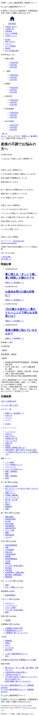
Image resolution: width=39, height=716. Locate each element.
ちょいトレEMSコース (14, 469)
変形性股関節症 (11, 545)
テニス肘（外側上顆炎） (14, 566)
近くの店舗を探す (12, 51)
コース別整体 (10, 46)
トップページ (10, 432)
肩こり (7, 502)
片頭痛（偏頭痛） (12, 495)
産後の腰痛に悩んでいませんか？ (18, 681)
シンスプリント (11, 605)
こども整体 (9, 462)
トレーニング (10, 467)
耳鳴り (7, 643)
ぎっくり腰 (9, 530)
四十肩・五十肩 (11, 500)
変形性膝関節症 (11, 559)
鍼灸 (7, 474)
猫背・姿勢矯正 (11, 471)
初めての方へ (10, 42)
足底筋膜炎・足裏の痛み (14, 572)
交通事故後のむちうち (14, 630)
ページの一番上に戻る (9, 405)
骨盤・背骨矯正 (11, 476)
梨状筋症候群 (10, 519)
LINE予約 (13, 67)
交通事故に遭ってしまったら (16, 633)
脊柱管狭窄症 (10, 528)
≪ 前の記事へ (6, 257)
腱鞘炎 (7, 563)
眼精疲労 (8, 507)
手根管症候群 (10, 554)
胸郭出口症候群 (11, 486)
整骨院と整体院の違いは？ (15, 447)
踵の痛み (8, 568)
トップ (7, 420)
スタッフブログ (11, 441)
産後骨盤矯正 (10, 595)
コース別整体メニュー (14, 465)
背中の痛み (9, 524)
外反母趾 (8, 570)
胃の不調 (8, 650)
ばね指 (7, 561)
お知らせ (8, 415)
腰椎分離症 (9, 517)
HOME (7, 39)
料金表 (7, 48)
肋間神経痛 (9, 535)
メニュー (8, 44)
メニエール (9, 647)
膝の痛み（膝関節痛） (14, 575)
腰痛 (7, 533)
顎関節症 (8, 641)
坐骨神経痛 (9, 526)
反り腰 (7, 521)
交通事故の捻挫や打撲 (14, 628)
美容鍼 (7, 620)
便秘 (7, 585)
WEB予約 (13, 65)
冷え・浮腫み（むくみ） (14, 587)
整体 (7, 478)
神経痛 (7, 556)
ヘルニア (8, 537)
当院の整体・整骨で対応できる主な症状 (20, 450)
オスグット (9, 603)
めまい (7, 645)
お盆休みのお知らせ (13, 674)
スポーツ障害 (10, 608)
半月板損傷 (9, 550)
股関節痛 (8, 577)
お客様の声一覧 (11, 438)
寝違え (7, 504)
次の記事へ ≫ (6, 259)
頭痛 (7, 509)
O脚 (6, 547)
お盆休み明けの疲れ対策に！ (16, 672)
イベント (8, 418)
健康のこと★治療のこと (14, 282)
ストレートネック (12, 497)
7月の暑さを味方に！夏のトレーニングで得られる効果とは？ (21, 312)
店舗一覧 (8, 443)
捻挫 (7, 612)
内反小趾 (8, 552)
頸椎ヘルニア (10, 493)
